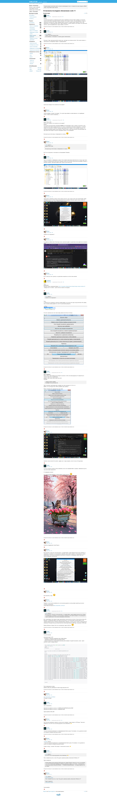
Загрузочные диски (33, 43)
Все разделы (31, 15)
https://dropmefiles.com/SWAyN (49, 696)
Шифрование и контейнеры (35, 48)
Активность (31, 18)
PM (62, 16)
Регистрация (35, 11)
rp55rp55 (49, 280)
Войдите (44, 791)
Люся (46, 34)
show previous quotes (49, 777)
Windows (31, 53)
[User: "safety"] (45, 16)
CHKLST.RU (33, 2)
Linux (31, 55)
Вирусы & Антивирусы (34, 30)
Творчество (32, 60)
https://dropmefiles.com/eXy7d (59, 605)
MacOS (31, 56)
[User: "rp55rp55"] (45, 281)
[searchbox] (82, 1)
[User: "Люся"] (45, 48)
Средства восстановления (34, 50)
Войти (31, 11)
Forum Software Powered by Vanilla (58, 795)
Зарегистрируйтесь (51, 791)
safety (48, 15)
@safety (45, 741)
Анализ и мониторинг (34, 46)
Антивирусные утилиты (34, 44)
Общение (31, 63)
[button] (44, 28)
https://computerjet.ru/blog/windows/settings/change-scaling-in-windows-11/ (72, 286)
